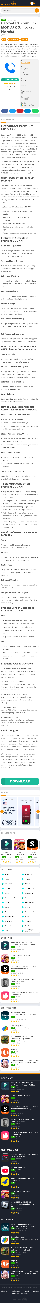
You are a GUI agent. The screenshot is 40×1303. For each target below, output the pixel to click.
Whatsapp (35, 111)
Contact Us (35, 1291)
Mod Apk (24, 39)
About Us (4, 1291)
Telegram (27, 111)
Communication (13, 39)
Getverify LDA (25, 63)
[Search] (37, 10)
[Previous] (2, 811)
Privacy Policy (25, 1291)
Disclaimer (15, 1294)
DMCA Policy (25, 1294)
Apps (14, 20)
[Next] (38, 811)
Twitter (12, 111)
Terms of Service (14, 1291)
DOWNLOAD (20, 781)
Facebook (4, 111)
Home (9, 20)
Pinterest (20, 111)
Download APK (11, 79)
